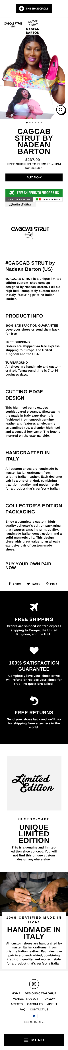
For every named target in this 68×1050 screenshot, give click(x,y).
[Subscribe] (61, 1044)
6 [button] (42, 123)
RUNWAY (48, 998)
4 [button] (36, 123)
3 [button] (33, 123)
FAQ (22, 1009)
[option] (34, 68)
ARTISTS (17, 1004)
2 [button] (30, 123)
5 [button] (39, 123)
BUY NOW (34, 177)
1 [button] (27, 123)
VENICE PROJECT (25, 998)
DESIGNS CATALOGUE (40, 993)
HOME (16, 993)
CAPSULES (35, 1004)
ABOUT (52, 1004)
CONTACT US (39, 1009)
